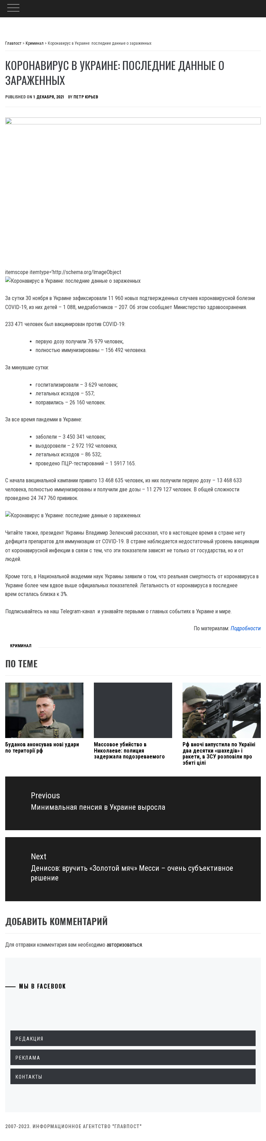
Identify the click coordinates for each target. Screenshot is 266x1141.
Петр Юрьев (85, 97)
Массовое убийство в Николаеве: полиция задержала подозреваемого (129, 750)
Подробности (246, 628)
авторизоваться (124, 944)
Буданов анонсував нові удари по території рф (42, 747)
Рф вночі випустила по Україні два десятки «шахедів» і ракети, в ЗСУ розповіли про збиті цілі (219, 753)
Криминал (21, 645)
